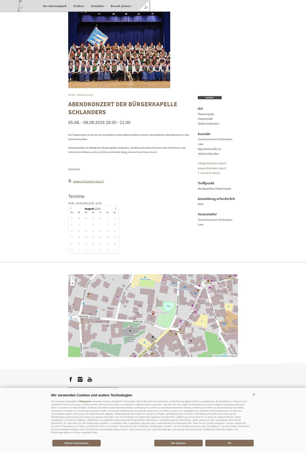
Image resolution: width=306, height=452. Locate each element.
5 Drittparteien (85, 401)
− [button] (73, 283)
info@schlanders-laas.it (212, 163)
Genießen (97, 6)
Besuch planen (121, 6)
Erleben (78, 6)
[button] (253, 394)
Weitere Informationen (77, 443)
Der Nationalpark (55, 6)
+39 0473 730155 (210, 173)
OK (229, 443)
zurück (210, 97)
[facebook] (70, 379)
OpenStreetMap (221, 355)
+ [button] (73, 278)
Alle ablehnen (178, 443)
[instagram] (80, 379)
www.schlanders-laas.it (88, 181)
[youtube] (89, 379)
